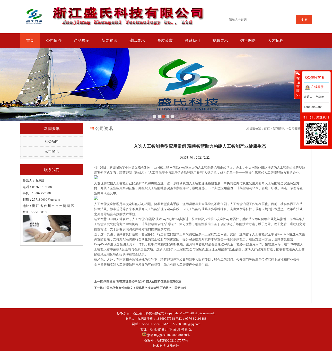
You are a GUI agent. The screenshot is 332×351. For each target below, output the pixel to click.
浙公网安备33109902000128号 (168, 335)
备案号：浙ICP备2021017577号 (166, 340)
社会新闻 (52, 141)
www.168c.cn (151, 324)
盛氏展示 (137, 40)
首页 (30, 40)
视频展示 (220, 40)
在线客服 (317, 87)
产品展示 (81, 40)
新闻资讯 (109, 40)
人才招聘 (275, 40)
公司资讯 (52, 151)
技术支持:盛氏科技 (166, 346)
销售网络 (248, 40)
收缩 (297, 84)
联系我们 (192, 40)
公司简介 (54, 40)
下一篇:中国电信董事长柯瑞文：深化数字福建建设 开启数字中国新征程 (140, 288)
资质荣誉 (165, 40)
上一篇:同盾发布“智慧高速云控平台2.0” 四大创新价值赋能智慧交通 (137, 281)
